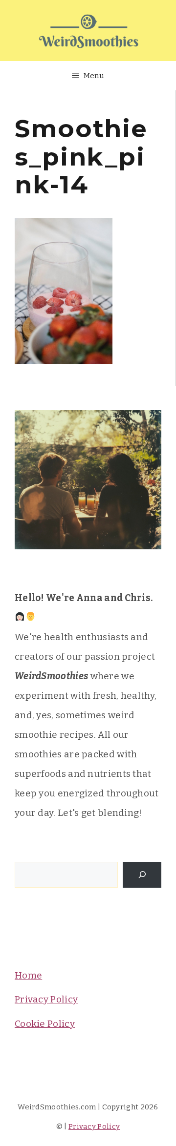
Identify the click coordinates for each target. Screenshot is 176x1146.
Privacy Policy (46, 999)
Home (28, 975)
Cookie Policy (45, 1023)
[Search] (142, 875)
